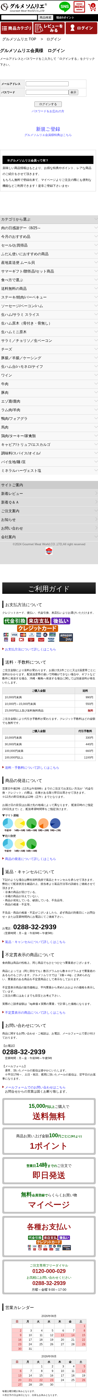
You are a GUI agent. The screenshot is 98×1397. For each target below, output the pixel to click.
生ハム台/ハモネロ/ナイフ (22, 367)
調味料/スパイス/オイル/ (20, 453)
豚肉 (4, 393)
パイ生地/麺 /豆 (13, 462)
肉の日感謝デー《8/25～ (21, 228)
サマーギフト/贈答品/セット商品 (27, 271)
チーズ (6, 349)
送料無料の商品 (14, 289)
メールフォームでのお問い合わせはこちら (35, 1087)
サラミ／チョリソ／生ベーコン (26, 341)
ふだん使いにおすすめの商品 (25, 254)
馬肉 (4, 427)
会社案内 (8, 537)
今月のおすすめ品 (15, 237)
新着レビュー (12, 494)
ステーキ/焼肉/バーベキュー (24, 297)
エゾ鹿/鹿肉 (10, 401)
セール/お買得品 (14, 245)
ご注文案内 (10, 511)
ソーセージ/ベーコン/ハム (22, 306)
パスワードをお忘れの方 (48, 111)
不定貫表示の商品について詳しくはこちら (35, 1012)
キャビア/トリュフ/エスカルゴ (25, 445)
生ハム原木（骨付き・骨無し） (26, 323)
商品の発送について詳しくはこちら (30, 859)
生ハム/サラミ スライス (20, 315)
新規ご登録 (48, 129)
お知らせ (8, 520)
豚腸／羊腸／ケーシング (21, 358)
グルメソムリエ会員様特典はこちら (48, 135)
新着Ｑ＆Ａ (10, 502)
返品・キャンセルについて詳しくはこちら (35, 942)
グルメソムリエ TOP (19, 39)
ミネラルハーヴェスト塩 (21, 471)
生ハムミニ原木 (14, 332)
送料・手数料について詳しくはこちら (32, 767)
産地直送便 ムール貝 (18, 263)
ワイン (6, 375)
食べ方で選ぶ (12, 280)
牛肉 (4, 384)
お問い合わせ (12, 528)
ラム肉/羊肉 (10, 410)
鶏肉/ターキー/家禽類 (18, 436)
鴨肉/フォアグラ (14, 419)
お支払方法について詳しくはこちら (30, 649)
